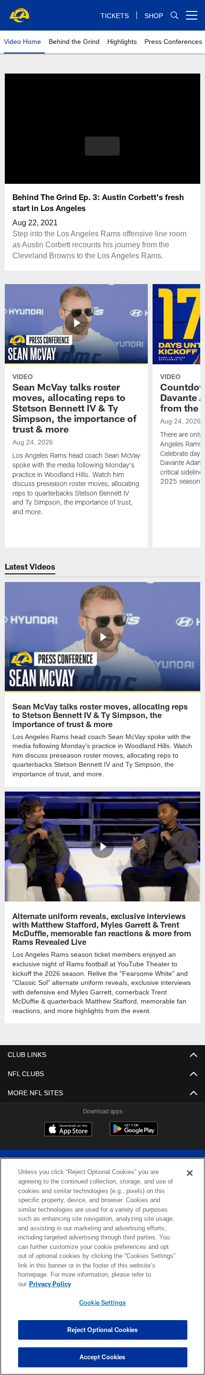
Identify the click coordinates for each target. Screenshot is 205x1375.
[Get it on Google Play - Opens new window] (133, 1132)
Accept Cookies (103, 1357)
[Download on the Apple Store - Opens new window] (68, 1129)
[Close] (189, 1182)
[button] (102, 146)
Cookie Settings (102, 1302)
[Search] (174, 15)
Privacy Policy (123, 1284)
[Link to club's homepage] (19, 11)
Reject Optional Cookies (102, 1329)
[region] (102, 1271)
